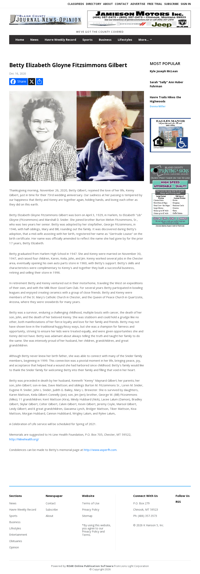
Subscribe (171, 4)
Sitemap (87, 516)
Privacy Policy (90, 509)
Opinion (14, 547)
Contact (122, 4)
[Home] (45, 25)
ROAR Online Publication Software (90, 566)
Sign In (186, 4)
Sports (87, 39)
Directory (93, 4)
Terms (86, 535)
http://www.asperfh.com (100, 450)
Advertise (137, 4)
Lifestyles (125, 39)
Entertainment (18, 534)
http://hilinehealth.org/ (24, 439)
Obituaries (15, 541)
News (34, 39)
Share (21, 81)
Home (19, 39)
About (108, 4)
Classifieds (76, 4)
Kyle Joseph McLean (164, 71)
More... (143, 39)
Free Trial (154, 4)
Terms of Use (90, 503)
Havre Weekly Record (60, 39)
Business (105, 39)
